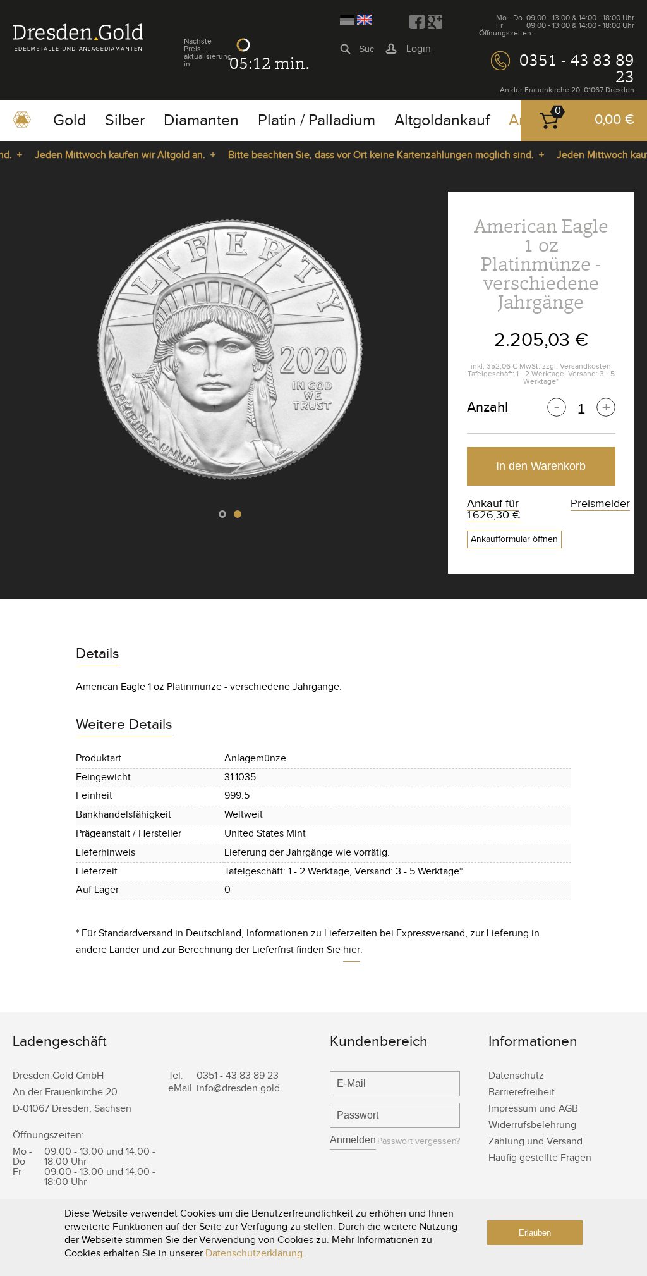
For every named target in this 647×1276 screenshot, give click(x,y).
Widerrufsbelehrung (532, 1125)
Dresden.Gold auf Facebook (417, 22)
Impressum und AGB (533, 1109)
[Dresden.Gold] (78, 48)
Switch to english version (364, 20)
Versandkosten (585, 366)
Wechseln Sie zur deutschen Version (347, 20)
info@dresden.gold (238, 1089)
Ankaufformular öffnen (514, 539)
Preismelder (600, 503)
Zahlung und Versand (535, 1142)
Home (22, 124)
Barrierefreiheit (521, 1092)
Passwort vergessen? (418, 1141)
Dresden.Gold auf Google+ (434, 22)
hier (351, 950)
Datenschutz (516, 1076)
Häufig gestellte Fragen (539, 1158)
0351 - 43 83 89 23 (576, 68)
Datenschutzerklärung (254, 1254)
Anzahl (487, 407)
